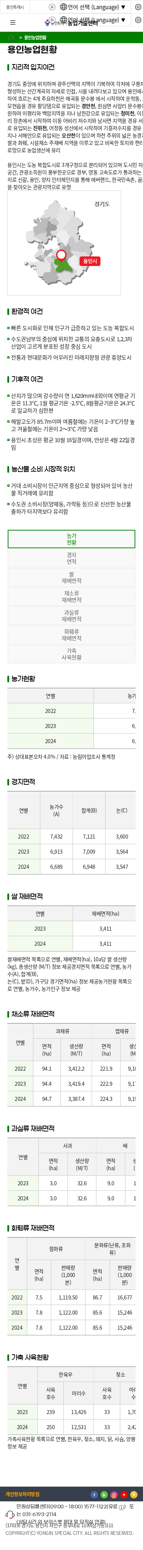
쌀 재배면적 (71, 577)
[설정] (138, 7)
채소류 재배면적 (71, 596)
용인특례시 (15, 7)
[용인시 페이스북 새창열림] (94, 1494)
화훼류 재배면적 (71, 634)
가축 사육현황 (71, 654)
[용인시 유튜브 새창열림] (124, 1494)
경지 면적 (72, 558)
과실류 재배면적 (71, 615)
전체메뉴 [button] (12, 22)
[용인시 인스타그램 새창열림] (114, 1494)
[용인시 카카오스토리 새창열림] (134, 1494)
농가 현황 (72, 539)
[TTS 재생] (52, 7)
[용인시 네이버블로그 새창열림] (104, 1494)
